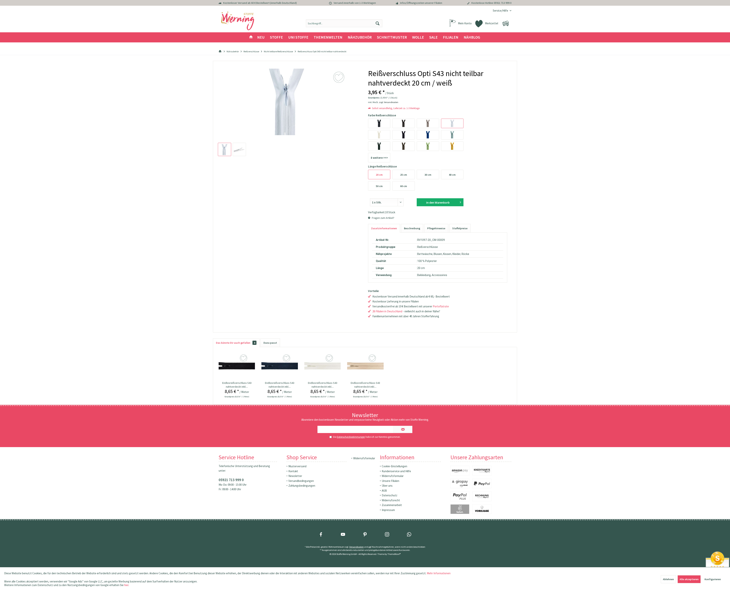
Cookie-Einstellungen (394, 466)
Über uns (387, 485)
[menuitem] (500, 10)
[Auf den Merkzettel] (244, 358)
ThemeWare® (394, 554)
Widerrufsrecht (391, 500)
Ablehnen (668, 579)
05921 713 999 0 (502, 3)
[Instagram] (387, 534)
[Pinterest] (365, 534)
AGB (384, 490)
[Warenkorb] (505, 23)
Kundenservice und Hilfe (396, 471)
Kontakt (293, 471)
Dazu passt (270, 342)
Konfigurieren (713, 579)
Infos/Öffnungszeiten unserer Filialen (421, 3)
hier (126, 585)
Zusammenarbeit (392, 505)
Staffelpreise (459, 228)
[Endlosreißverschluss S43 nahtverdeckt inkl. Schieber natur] (322, 365)
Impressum (388, 510)
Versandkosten (356, 546)
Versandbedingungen (301, 481)
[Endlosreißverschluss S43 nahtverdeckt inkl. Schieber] (237, 365)
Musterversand (297, 466)
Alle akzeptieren (689, 579)
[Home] (251, 37)
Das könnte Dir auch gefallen (235, 342)
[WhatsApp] (409, 534)
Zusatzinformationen (384, 228)
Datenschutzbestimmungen (351, 437)
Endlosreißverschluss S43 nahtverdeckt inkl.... (237, 384)
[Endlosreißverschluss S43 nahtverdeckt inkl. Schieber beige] (365, 365)
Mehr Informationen (439, 573)
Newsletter (295, 476)
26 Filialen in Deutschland (387, 311)
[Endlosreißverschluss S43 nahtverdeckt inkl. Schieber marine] (279, 365)
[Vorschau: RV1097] (224, 149)
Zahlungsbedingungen (301, 485)
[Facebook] (321, 534)
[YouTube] (343, 534)
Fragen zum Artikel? (382, 218)
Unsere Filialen (390, 481)
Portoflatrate (441, 306)
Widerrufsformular (364, 458)
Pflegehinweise (436, 228)
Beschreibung (412, 228)
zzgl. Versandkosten (388, 102)
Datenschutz (389, 495)
